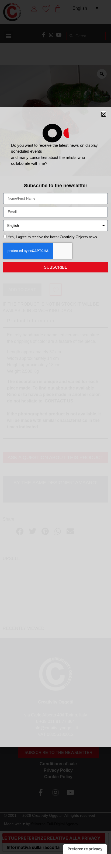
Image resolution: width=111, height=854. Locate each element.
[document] (55, 427)
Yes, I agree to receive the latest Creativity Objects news (52, 237)
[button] (104, 114)
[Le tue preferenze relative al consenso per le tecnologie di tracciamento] (85, 849)
